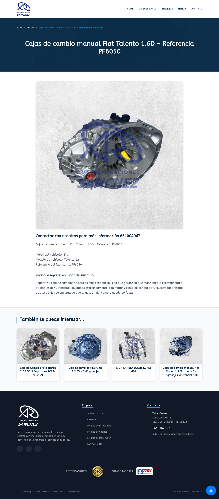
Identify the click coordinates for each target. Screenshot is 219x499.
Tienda (182, 8)
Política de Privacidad (99, 425)
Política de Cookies (97, 431)
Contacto (196, 8)
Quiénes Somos (95, 413)
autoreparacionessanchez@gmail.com (173, 434)
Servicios (167, 8)
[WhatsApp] (37, 449)
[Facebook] (20, 449)
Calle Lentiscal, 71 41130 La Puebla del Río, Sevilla (169, 417)
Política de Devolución (99, 438)
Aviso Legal (93, 419)
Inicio (19, 27)
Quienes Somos (148, 8)
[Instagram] (28, 449)
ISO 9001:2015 (94, 444)
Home (130, 8)
